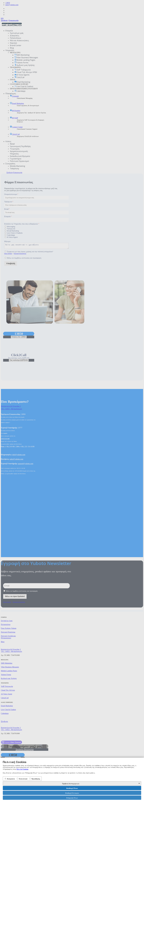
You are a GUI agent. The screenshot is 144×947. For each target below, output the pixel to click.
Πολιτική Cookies (22, 769)
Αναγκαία (11, 779)
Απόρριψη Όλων (72, 798)
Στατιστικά (23, 779)
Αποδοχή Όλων (72, 788)
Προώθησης (35, 779)
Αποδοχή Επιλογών (72, 793)
